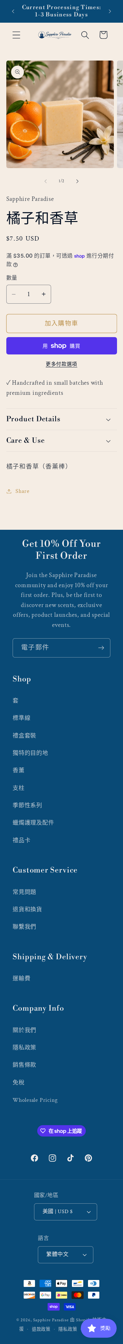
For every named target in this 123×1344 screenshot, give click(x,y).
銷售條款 (24, 1065)
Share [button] (22, 491)
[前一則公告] (13, 11)
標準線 (21, 718)
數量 (11, 278)
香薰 (19, 770)
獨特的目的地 (30, 753)
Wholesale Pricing (35, 1100)
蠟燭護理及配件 (33, 823)
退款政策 (41, 1329)
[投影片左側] (45, 181)
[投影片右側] (78, 181)
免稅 (19, 1082)
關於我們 (24, 1030)
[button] (16, 35)
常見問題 (24, 892)
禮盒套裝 (24, 735)
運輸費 (21, 978)
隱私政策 (24, 1047)
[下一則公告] (110, 11)
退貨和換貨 (27, 909)
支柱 (19, 788)
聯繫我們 (24, 927)
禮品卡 (21, 840)
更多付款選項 (61, 364)
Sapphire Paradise (51, 1320)
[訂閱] (101, 647)
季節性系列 (27, 805)
